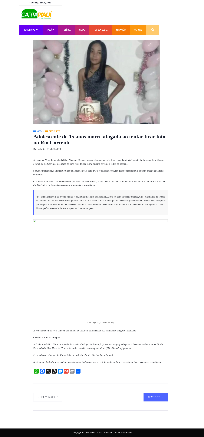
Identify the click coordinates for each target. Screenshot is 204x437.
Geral (82, 29)
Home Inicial (29, 29)
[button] (152, 30)
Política (66, 29)
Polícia (50, 29)
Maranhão (121, 29)
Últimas (138, 29)
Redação (41, 149)
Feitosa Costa (100, 29)
